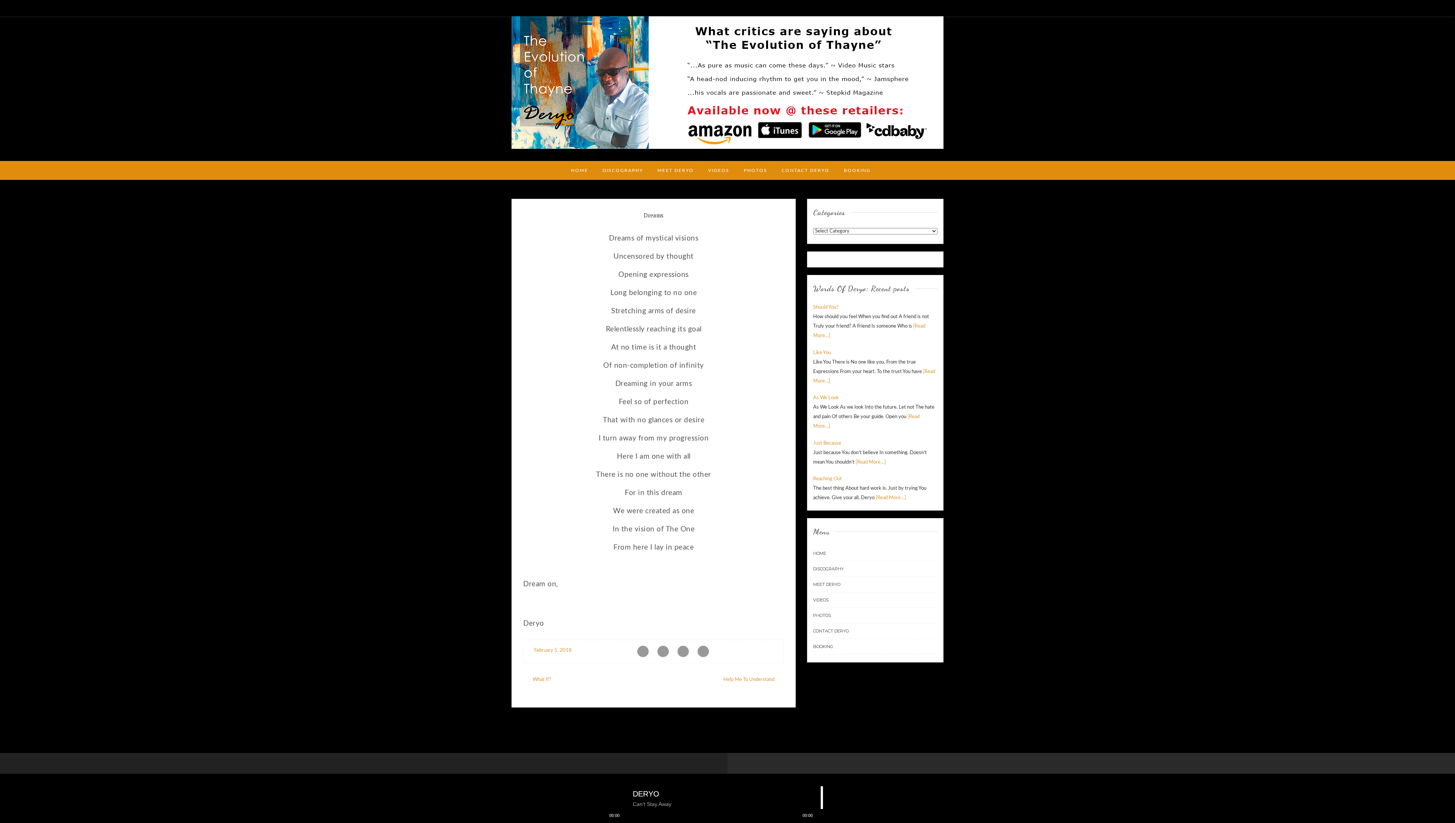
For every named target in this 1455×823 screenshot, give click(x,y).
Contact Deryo (805, 170)
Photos (755, 170)
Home (579, 170)
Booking (857, 170)
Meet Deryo (675, 170)
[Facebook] (929, 7)
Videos (718, 170)
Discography (622, 170)
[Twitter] (940, 7)
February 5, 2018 (552, 650)
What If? (542, 679)
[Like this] (776, 650)
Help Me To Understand (748, 679)
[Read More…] (871, 462)
